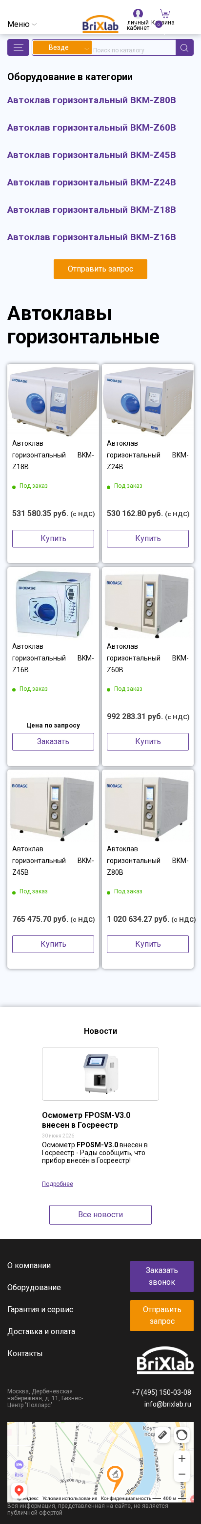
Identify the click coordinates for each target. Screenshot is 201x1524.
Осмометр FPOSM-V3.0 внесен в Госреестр (86, 1120)
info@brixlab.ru (167, 1404)
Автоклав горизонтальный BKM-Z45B (53, 860)
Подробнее (57, 1184)
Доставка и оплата (41, 1331)
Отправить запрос (100, 268)
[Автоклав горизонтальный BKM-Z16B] (53, 604)
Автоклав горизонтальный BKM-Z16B (53, 658)
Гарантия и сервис (40, 1309)
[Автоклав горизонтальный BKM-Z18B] (53, 401)
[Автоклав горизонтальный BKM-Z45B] (53, 806)
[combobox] (62, 47)
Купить (53, 538)
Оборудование (34, 1287)
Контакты (25, 1353)
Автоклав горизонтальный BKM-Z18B (53, 455)
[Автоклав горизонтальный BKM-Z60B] (148, 604)
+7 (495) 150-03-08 (161, 1392)
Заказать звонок (162, 1276)
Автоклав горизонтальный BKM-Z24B (148, 455)
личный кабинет (138, 20)
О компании (29, 1265)
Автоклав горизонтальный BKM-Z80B (148, 860)
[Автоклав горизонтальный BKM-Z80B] (148, 806)
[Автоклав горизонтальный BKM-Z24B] (148, 401)
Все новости (100, 1214)
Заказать (53, 741)
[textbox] (62, 47)
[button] (18, 47)
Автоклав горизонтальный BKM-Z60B (148, 658)
